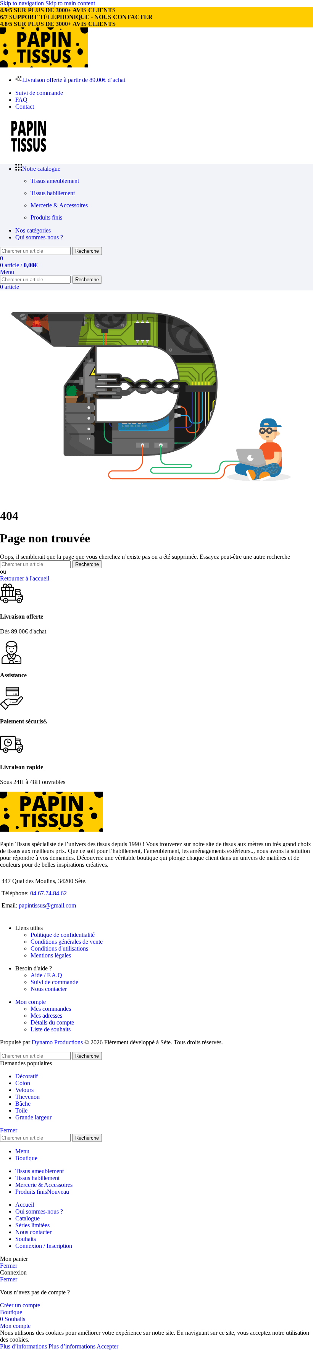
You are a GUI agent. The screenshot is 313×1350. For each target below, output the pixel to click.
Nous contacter (49, 989)
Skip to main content (70, 3)
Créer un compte (20, 1305)
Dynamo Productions (57, 1042)
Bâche (23, 1103)
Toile (21, 1110)
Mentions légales (51, 955)
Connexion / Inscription (43, 1246)
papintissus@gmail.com (47, 905)
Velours (24, 1090)
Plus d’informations (47, 1346)
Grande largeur (33, 1117)
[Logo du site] (44, 65)
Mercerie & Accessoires (59, 205)
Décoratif (26, 1076)
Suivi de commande (54, 982)
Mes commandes (51, 1008)
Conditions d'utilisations (59, 948)
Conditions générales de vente (67, 941)
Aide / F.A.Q (46, 975)
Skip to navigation (22, 3)
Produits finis (46, 217)
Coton (22, 1083)
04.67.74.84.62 (48, 893)
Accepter (107, 1346)
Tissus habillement (53, 193)
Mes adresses (46, 1015)
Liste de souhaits (51, 1029)
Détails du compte (52, 1022)
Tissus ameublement (55, 181)
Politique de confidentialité (63, 935)
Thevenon (27, 1096)
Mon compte (30, 1002)
